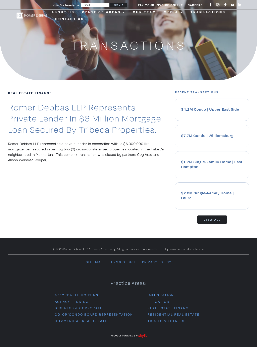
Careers (195, 5)
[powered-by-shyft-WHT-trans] (128, 334)
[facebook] (210, 4)
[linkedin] (239, 4)
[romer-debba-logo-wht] (32, 13)
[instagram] (217, 4)
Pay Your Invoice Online (160, 5)
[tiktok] (225, 4)
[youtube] (232, 4)
